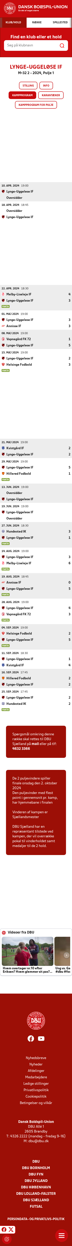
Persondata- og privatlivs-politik (36, 1219)
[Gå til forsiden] (33, 8)
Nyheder (36, 1064)
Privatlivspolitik (36, 1090)
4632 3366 (21, 749)
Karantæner (51, 95)
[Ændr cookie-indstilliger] (7, 1239)
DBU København (36, 1187)
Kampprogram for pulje (36, 105)
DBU (36, 1161)
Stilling (28, 86)
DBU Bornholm (36, 1168)
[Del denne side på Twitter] (11, 1230)
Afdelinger (36, 1071)
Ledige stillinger (36, 1084)
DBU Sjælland (36, 1200)
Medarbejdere (36, 1077)
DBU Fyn (36, 1174)
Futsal (36, 1206)
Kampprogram (22, 95)
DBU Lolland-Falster (36, 1194)
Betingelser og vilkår (36, 1103)
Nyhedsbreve (36, 1058)
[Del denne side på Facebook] (4, 1230)
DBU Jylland (36, 1181)
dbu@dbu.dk (38, 1141)
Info (46, 86)
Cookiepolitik (36, 1096)
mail (35, 744)
